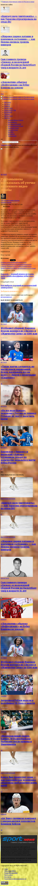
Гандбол (10, 132)
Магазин (7, 102)
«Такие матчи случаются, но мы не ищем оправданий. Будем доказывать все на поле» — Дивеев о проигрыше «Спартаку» (18, 372)
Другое (7, 118)
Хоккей (7, 106)
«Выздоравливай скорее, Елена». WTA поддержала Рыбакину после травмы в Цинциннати (16, 740)
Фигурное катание (14, 124)
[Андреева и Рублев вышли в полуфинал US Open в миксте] (17, 694)
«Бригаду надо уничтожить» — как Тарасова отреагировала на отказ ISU (19, 19)
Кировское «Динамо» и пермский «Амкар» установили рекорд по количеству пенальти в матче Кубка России (18, 457)
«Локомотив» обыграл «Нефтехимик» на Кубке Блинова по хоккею (15, 85)
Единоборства (10, 110)
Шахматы (11, 134)
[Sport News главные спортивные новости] (18, 843)
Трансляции (12, 136)
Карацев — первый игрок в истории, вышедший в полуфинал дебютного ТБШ (17, 276)
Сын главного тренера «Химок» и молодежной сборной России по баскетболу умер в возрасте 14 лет (18, 63)
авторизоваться (6, 297)
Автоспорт (8, 116)
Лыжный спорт (13, 128)
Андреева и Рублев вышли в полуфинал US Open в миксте (18, 702)
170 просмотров (6, 201)
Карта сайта (8, 875)
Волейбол (8, 112)
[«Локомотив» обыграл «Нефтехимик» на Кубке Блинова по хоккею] (5, 78)
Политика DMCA (10, 871)
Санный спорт (13, 130)
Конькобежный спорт (15, 126)
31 (1, 469)
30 (1, 830)
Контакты (7, 877)
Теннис (7, 114)
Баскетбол (8, 108)
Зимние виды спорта (15, 120)
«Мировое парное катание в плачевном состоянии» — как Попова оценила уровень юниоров (18, 40)
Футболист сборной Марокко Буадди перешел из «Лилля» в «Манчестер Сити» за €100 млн (19, 331)
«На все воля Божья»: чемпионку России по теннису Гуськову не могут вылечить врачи (18, 414)
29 (1, 750)
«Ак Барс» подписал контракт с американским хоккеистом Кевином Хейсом (18, 821)
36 (1, 384)
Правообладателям (10, 873)
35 (1, 425)
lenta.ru (12, 258)
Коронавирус (12, 122)
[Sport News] (17, 2)
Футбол (7, 104)
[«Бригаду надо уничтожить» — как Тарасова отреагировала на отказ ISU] (5, 12)
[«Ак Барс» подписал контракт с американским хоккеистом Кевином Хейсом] (17, 812)
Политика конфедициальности (15, 879)
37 (1, 792)
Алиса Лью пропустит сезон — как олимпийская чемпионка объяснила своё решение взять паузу (19, 781)
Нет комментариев (10, 201)
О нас (6, 869)
